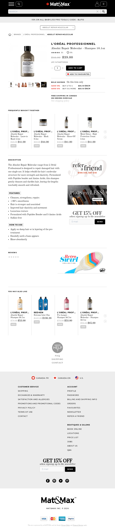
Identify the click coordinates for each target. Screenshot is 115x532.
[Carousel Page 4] (31, 85)
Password (73, 395)
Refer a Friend (76, 416)
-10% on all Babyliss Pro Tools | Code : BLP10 (57, 20)
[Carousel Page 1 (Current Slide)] (11, 85)
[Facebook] (48, 481)
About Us (72, 446)
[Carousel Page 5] (37, 85)
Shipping (57, 359)
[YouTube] (61, 481)
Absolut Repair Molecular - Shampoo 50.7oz (89, 317)
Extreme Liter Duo (42, 315)
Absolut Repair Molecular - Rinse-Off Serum (66, 136)
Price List (72, 437)
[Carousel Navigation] (104, 134)
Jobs (70, 442)
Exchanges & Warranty (31, 395)
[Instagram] (54, 481)
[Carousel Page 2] (17, 85)
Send (100, 222)
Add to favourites (79, 74)
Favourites (73, 408)
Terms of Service (78, 525)
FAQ (57, 355)
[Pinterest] (67, 481)
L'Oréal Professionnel (34, 34)
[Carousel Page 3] (24, 85)
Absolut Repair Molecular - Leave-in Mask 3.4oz (19, 136)
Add (13, 146)
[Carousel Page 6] (44, 85)
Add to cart (75, 68)
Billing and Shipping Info (82, 399)
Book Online (74, 429)
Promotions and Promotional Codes (39, 404)
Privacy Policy (26, 408)
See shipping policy (60, 101)
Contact (57, 362)
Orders (71, 404)
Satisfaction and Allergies (34, 399)
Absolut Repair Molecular (60, 34)
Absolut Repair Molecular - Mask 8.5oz (41, 136)
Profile (71, 391)
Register (97, 199)
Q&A (69, 450)
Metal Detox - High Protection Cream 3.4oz (88, 136)
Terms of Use (25, 412)
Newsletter (74, 412)
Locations (73, 433)
